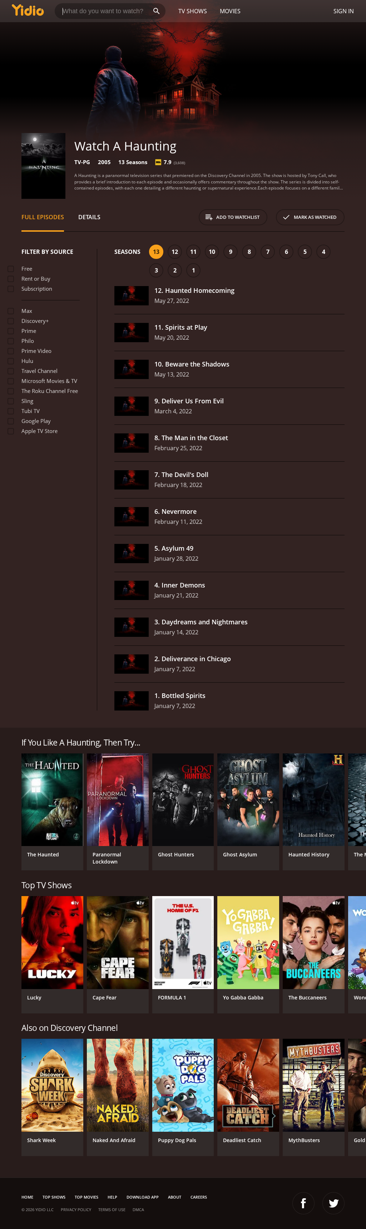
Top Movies (86, 1197)
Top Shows (54, 1197)
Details (89, 217)
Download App (143, 1197)
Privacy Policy (76, 1209)
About (174, 1197)
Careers (199, 1197)
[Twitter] (333, 1203)
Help (112, 1197)
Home (27, 1197)
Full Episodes (42, 217)
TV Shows (192, 11)
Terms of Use (111, 1209)
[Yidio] (27, 11)
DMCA (138, 1209)
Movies (230, 11)
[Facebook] (303, 1203)
